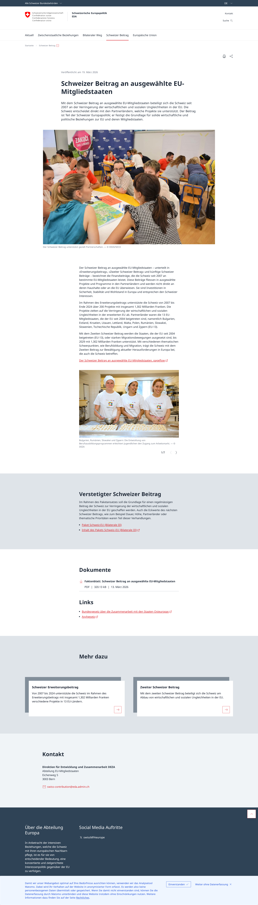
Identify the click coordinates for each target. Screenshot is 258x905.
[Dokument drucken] (224, 56)
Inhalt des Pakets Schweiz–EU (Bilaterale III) (109, 530)
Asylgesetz (88, 616)
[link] (75, 696)
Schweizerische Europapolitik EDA (90, 14)
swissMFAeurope (94, 837)
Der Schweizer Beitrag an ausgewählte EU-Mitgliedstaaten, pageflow (122, 360)
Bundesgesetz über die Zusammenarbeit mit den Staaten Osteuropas (125, 611)
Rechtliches (82, 897)
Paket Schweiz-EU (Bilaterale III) (102, 525)
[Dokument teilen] (231, 56)
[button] (29, 35)
